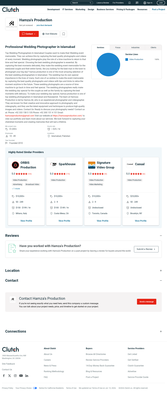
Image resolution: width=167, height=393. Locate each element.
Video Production (136, 59)
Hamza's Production (35, 20)
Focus (117, 47)
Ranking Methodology (54, 371)
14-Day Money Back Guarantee (100, 365)
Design (91, 9)
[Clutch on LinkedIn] (27, 375)
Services (100, 47)
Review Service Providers (97, 360)
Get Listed (132, 354)
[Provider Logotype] (11, 24)
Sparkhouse (67, 164)
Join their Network (44, 25)
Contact (29, 34)
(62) (143, 174)
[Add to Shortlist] (64, 34)
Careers (47, 360)
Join (161, 3)
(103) (30, 174)
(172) (68, 174)
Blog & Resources (94, 371)
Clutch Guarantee (136, 365)
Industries (135, 47)
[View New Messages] (137, 3)
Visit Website (51, 34)
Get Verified (133, 360)
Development (53, 9)
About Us (48, 354)
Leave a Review (103, 3)
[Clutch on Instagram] (15, 375)
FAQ (46, 377)
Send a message (147, 302)
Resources (142, 9)
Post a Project (158, 9)
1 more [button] (16, 188)
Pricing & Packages (126, 9)
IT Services (67, 9)
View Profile (26, 221)
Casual (140, 164)
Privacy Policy (7, 388)
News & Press (50, 365)
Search (75, 3)
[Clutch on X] (9, 375)
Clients (153, 47)
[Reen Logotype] (15, 165)
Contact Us (7, 369)
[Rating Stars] (21, 174)
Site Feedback (8, 364)
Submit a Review (145, 249)
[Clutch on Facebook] (4, 375)
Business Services (105, 9)
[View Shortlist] (129, 3)
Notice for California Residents (51, 388)
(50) (105, 174)
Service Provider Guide (138, 377)
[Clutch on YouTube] (21, 375)
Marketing (80, 9)
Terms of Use (71, 388)
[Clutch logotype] (10, 9)
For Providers (118, 3)
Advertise (132, 371)
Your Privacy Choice (24, 388)
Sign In (149, 3)
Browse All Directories (96, 354)
